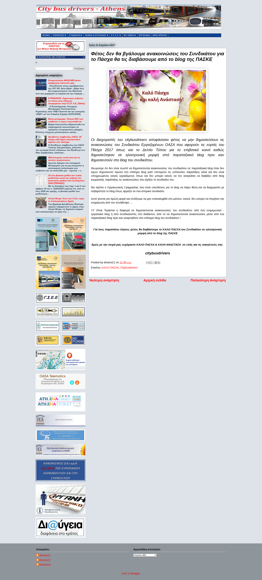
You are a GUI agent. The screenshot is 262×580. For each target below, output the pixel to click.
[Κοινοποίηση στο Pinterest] (158, 262)
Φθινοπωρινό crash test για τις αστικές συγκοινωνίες (64, 158)
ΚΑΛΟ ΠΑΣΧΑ (110, 267)
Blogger (135, 573)
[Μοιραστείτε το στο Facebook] (156, 262)
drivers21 (44, 555)
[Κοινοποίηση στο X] (153, 262)
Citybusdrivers (129, 267)
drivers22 (44, 560)
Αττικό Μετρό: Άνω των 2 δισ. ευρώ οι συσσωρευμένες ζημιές (66, 199)
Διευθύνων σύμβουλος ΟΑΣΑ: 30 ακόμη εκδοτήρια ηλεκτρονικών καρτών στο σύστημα (64, 139)
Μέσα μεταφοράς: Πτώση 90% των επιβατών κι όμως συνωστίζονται (65, 120)
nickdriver (45, 564)
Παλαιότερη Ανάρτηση (208, 280)
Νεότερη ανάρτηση (104, 280)
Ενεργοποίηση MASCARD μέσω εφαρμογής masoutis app (64, 81)
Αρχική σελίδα (154, 280)
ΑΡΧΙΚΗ (46, 35)
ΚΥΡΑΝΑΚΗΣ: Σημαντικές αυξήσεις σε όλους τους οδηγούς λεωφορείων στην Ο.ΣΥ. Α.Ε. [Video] (66, 101)
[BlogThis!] (150, 262)
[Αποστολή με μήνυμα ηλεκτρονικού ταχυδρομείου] (147, 262)
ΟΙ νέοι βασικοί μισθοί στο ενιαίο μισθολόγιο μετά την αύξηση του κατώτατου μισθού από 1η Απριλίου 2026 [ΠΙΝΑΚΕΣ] (66, 179)
